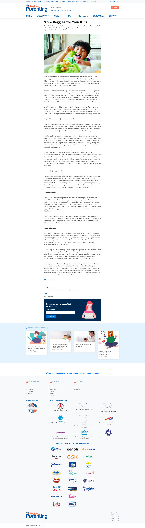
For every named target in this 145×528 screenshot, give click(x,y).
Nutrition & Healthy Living (60, 290)
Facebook (77, 385)
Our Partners (71, 1)
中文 (118, 1)
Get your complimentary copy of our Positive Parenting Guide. (73, 373)
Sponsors (79, 1)
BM (114, 1)
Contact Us (93, 1)
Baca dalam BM (60, 30)
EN (111, 1)
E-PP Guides (29, 1)
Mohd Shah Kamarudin (51, 26)
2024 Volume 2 (48, 296)
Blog (35, 1)
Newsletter (77, 389)
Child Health (48, 290)
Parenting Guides (75, 290)
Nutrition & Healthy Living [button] (98, 16)
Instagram (77, 387)
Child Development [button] (82, 16)
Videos (52, 391)
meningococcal (66, 10)
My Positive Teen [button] (113, 16)
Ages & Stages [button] (28, 16)
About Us (85, 1)
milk (72, 10)
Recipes (52, 393)
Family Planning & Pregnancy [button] (43, 16)
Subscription (54, 1)
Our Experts (63, 1)
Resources (47, 1)
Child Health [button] (69, 16)
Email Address (50, 309)
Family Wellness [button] (57, 16)
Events (40, 1)
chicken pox (56, 10)
